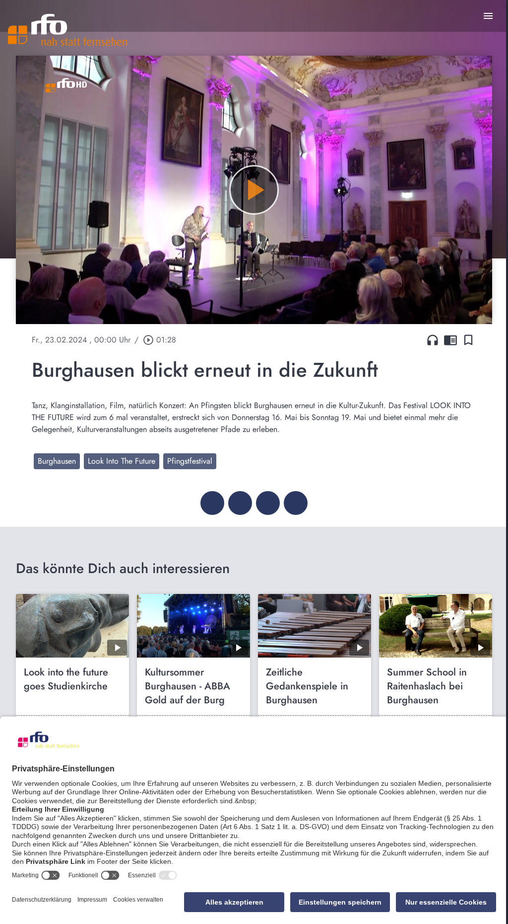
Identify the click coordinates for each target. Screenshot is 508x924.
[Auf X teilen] (240, 503)
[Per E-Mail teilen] (296, 503)
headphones (433, 340)
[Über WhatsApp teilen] (268, 503)
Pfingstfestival (189, 461)
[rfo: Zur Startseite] (67, 30)
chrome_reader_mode (450, 340)
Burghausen (57, 461)
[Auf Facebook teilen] (212, 503)
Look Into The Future (121, 461)
